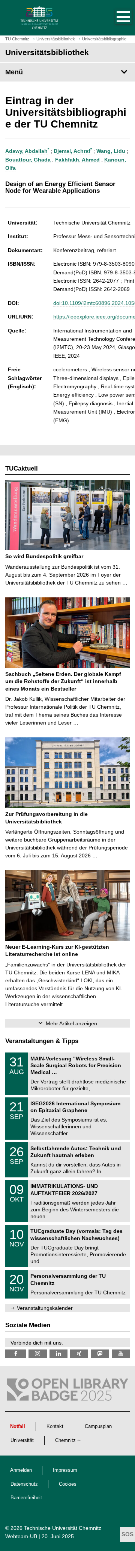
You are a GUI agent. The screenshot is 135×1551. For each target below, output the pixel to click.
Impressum (65, 1470)
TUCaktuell (21, 468)
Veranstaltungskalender (45, 1308)
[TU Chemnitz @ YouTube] (121, 1353)
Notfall (17, 1426)
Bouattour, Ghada (28, 160)
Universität (22, 1440)
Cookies (67, 1484)
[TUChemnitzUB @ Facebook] (15, 1353)
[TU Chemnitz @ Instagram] (37, 1353)
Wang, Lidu (110, 151)
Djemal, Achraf (73, 151)
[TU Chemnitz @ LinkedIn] (59, 1353)
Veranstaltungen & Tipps (41, 1041)
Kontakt (54, 1426)
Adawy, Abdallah (27, 151)
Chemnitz (65, 1440)
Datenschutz (24, 1484)
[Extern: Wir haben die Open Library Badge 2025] (67, 1391)
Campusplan (98, 1426)
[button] (115, 17)
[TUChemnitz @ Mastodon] (100, 1353)
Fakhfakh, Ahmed (77, 160)
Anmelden (21, 1470)
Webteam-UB (21, 1536)
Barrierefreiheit (26, 1497)
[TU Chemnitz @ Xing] (79, 1353)
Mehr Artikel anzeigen (71, 1023)
